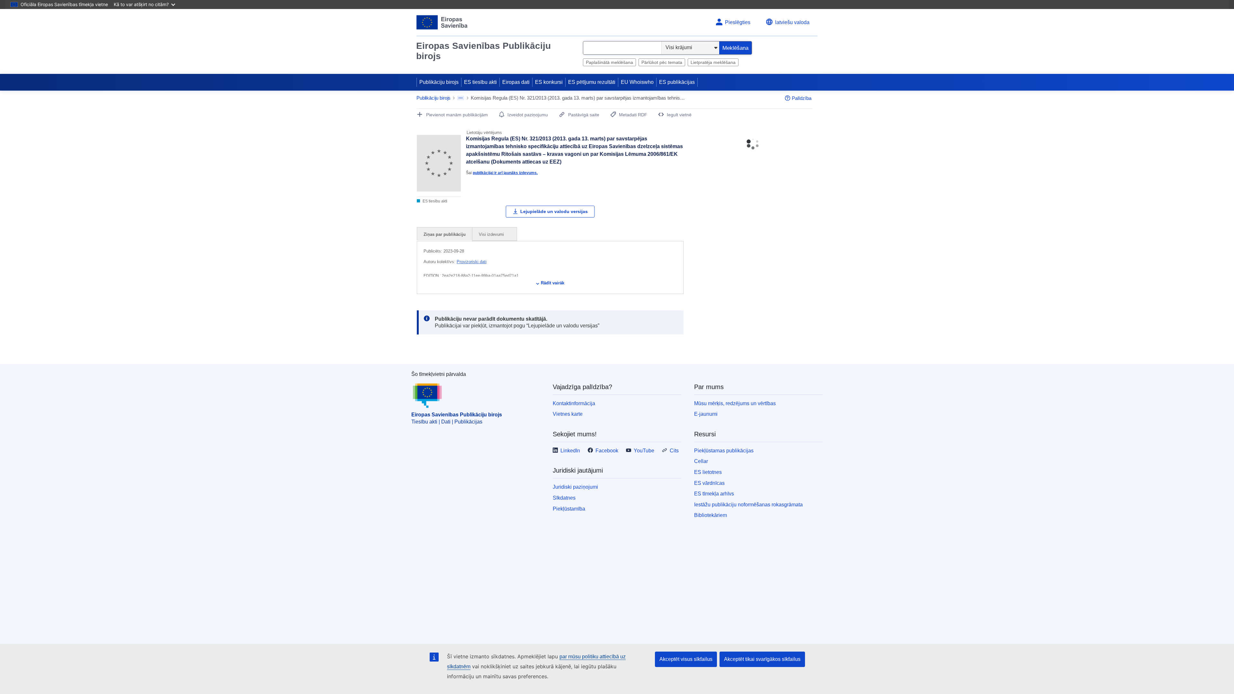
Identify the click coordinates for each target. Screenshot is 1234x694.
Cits (674, 450)
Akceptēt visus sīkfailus (685, 659)
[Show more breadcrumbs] (460, 98)
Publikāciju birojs (439, 82)
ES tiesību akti (480, 82)
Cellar (701, 461)
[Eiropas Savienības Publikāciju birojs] (442, 22)
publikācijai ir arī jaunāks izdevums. (505, 173)
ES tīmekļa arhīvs (714, 493)
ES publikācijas (677, 82)
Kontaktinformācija (574, 403)
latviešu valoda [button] (792, 22)
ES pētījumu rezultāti (591, 82)
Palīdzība (801, 98)
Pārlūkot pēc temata (661, 62)
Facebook (606, 450)
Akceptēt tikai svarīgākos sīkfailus (762, 659)
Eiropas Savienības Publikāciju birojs (483, 51)
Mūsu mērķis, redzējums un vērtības (735, 403)
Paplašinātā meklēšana (609, 62)
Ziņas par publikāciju (445, 234)
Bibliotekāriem (710, 515)
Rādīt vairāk (552, 282)
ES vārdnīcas (709, 483)
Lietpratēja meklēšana (713, 62)
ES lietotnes (708, 472)
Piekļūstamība (569, 509)
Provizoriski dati (472, 261)
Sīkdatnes (564, 498)
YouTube (644, 450)
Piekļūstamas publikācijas (724, 450)
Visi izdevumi (492, 234)
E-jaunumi (706, 414)
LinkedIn (570, 450)
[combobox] (622, 47)
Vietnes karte (568, 414)
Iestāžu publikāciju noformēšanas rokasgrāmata (748, 504)
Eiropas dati (516, 82)
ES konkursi (549, 82)
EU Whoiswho (637, 82)
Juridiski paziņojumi (575, 487)
